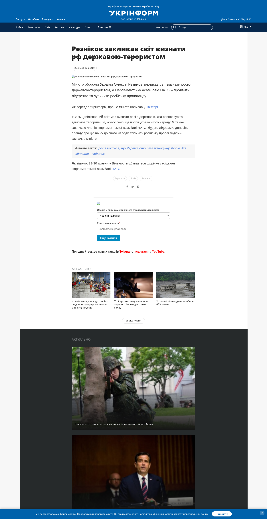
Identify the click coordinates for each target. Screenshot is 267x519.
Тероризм (120, 178)
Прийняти (222, 513)
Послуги (20, 19)
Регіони (59, 27)
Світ (47, 27)
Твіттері (152, 107)
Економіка (34, 27)
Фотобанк (33, 19)
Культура (74, 27)
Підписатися (108, 238)
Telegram (126, 251)
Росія (133, 178)
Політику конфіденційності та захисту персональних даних (173, 513)
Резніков (146, 178)
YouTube (158, 251)
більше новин (133, 321)
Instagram (140, 251)
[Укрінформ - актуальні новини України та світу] (133, 13)
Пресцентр (48, 19)
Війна (19, 27)
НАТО (116, 169)
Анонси (61, 19)
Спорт (89, 27)
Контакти (162, 27)
